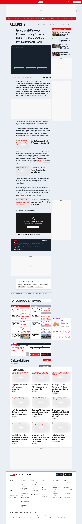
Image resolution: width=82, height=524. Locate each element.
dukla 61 (34, 294)
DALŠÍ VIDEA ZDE (46, 343)
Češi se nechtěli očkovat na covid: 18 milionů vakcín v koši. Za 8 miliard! (36, 310)
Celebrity (20, 284)
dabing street (40, 294)
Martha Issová (43, 153)
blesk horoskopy (45, 332)
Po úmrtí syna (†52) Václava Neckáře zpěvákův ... (65, 34)
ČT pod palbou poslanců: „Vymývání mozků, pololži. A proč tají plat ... (15, 330)
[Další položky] (74, 19)
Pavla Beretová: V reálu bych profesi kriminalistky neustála (15, 310)
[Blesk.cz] (41, 2)
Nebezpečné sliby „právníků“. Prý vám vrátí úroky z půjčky (16, 335)
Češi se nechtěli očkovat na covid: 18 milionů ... (65, 40)
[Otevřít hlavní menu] (2, 2)
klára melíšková (27, 294)
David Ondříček (46, 162)
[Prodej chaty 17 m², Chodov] (46, 336)
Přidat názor (47, 360)
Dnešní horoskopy (56, 318)
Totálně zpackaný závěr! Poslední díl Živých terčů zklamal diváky (16, 323)
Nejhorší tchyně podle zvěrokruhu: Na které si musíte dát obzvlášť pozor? (36, 330)
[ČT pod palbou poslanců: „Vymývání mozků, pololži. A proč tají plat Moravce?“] (25, 330)
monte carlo (38, 293)
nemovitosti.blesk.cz (45, 338)
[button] (59, 474)
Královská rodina (21, 286)
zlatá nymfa (44, 293)
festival (25, 293)
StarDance (45, 24)
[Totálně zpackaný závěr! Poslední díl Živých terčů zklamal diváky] (25, 324)
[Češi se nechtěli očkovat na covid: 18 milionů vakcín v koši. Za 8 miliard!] (46, 311)
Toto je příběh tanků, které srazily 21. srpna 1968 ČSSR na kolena (36, 323)
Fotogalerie (17, 241)
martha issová (19, 293)
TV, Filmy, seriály (38, 286)
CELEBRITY (18, 24)
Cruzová (39, 160)
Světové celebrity (52, 24)
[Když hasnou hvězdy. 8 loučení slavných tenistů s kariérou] (46, 317)
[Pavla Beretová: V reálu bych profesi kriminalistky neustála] (25, 311)
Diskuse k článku (20, 360)
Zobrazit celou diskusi (45, 366)
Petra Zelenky (29, 121)
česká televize (31, 293)
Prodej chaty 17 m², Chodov (36, 335)
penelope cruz (19, 294)
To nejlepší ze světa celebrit (25, 281)
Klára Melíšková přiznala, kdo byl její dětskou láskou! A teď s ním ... (16, 317)
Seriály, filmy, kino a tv (62, 24)
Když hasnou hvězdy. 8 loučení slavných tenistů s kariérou (35, 317)
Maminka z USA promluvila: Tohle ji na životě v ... (65, 54)
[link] (17, 474)
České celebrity (38, 24)
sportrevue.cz (44, 319)
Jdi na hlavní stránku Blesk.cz (59, 29)
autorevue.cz (44, 325)
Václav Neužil (19, 125)
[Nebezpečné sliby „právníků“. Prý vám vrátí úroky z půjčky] (25, 336)
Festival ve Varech (27, 284)
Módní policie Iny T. (44, 284)
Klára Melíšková (37, 125)
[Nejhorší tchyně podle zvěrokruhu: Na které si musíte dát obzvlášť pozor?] (46, 330)
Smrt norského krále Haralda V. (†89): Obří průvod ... (64, 47)
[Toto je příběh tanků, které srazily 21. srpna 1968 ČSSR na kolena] (46, 324)
